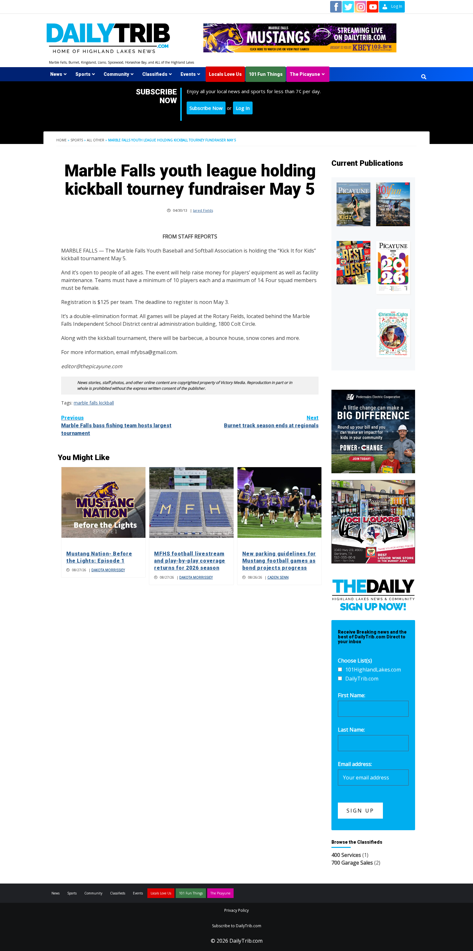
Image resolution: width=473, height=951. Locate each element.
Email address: (355, 764)
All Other (95, 140)
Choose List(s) (355, 660)
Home (61, 140)
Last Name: (351, 729)
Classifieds (154, 74)
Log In (243, 108)
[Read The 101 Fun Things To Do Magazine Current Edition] (393, 204)
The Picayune (305, 74)
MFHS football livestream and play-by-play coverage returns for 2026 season (189, 561)
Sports (82, 74)
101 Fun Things (266, 74)
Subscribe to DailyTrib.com (236, 926)
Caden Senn (278, 577)
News (56, 74)
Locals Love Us (225, 74)
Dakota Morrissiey (108, 570)
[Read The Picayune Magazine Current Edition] (353, 204)
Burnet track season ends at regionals (271, 422)
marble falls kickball (94, 403)
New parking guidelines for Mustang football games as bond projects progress (279, 561)
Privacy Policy (236, 910)
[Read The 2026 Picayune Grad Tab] (393, 267)
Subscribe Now (206, 108)
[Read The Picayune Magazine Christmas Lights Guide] (393, 333)
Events (188, 74)
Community (116, 74)
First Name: (351, 695)
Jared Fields (203, 210)
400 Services (346, 854)
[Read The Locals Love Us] (353, 263)
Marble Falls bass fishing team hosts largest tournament (116, 425)
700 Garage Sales (352, 862)
